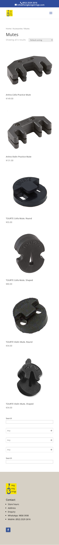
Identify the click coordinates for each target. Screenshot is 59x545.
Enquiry (11, 511)
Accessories (17, 28)
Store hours (13, 504)
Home (8, 28)
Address (12, 508)
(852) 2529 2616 (29, 2)
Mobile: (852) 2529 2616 (19, 519)
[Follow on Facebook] (8, 530)
